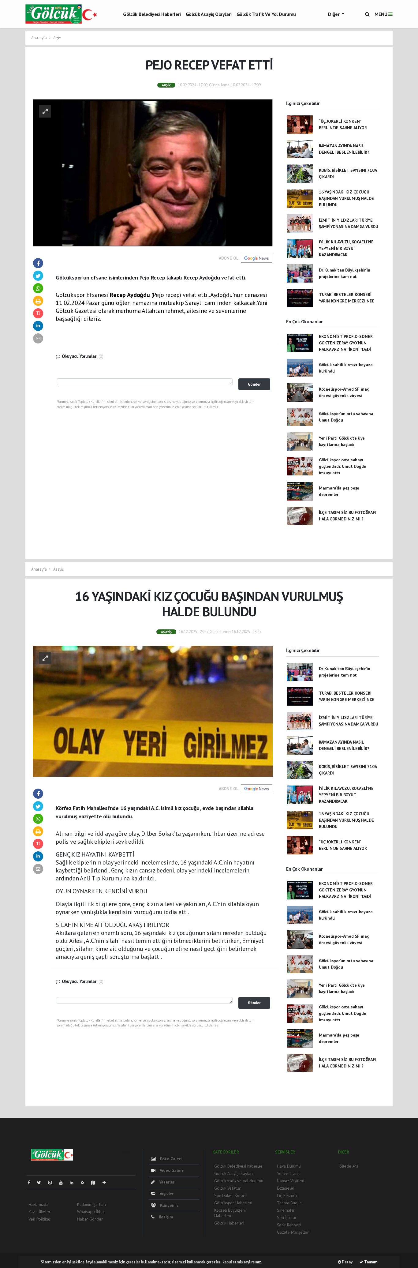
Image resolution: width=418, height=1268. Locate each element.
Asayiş (58, 569)
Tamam (370, 1262)
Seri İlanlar (287, 1217)
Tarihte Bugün (289, 1203)
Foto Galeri (170, 1158)
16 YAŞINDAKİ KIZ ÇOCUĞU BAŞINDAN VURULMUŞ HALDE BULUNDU (346, 198)
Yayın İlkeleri (39, 1211)
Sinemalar (286, 1210)
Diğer (334, 14)
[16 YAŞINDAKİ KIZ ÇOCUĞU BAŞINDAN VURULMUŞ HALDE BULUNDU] (153, 711)
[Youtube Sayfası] (63, 1182)
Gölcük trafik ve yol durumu (266, 14)
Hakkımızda (38, 1204)
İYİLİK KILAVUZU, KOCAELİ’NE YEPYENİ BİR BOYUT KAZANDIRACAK (346, 248)
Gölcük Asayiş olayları (209, 14)
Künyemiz (169, 1205)
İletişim (165, 1217)
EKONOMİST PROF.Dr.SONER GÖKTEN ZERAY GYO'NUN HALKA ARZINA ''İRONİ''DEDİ (346, 343)
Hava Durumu (289, 1166)
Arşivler (166, 1193)
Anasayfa (39, 37)
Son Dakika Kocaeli (231, 1195)
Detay (347, 1262)
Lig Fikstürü (287, 1195)
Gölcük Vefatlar (227, 1188)
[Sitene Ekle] (107, 1182)
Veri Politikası (39, 1219)
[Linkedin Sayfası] (74, 1182)
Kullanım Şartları (91, 1204)
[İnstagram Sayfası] (52, 1182)
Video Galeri (171, 1170)
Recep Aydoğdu (130, 295)
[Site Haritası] (95, 1182)
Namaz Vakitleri (290, 1181)
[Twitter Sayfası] (41, 1182)
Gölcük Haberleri (229, 1223)
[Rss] (85, 1182)
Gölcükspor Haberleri (233, 1203)
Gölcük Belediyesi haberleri (152, 14)
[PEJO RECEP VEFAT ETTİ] (153, 172)
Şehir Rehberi (289, 1225)
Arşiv (57, 37)
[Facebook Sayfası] (31, 1182)
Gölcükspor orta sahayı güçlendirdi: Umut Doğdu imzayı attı (342, 466)
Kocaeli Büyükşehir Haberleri (230, 1212)
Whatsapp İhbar (91, 1211)
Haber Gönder (90, 1219)
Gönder (254, 384)
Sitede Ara (349, 1166)
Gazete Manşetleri (293, 1232)
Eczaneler (285, 1188)
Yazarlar (166, 1182)
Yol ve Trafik (288, 1173)
